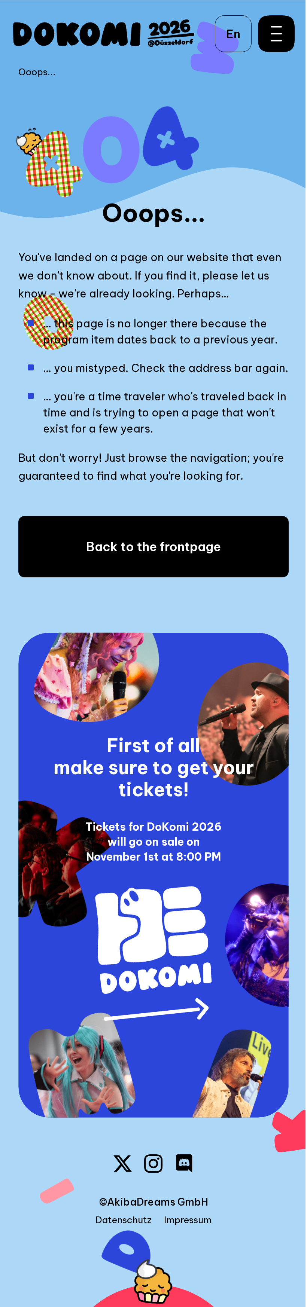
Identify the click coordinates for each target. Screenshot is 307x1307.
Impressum (188, 1220)
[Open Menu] (272, 33)
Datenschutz (123, 1220)
